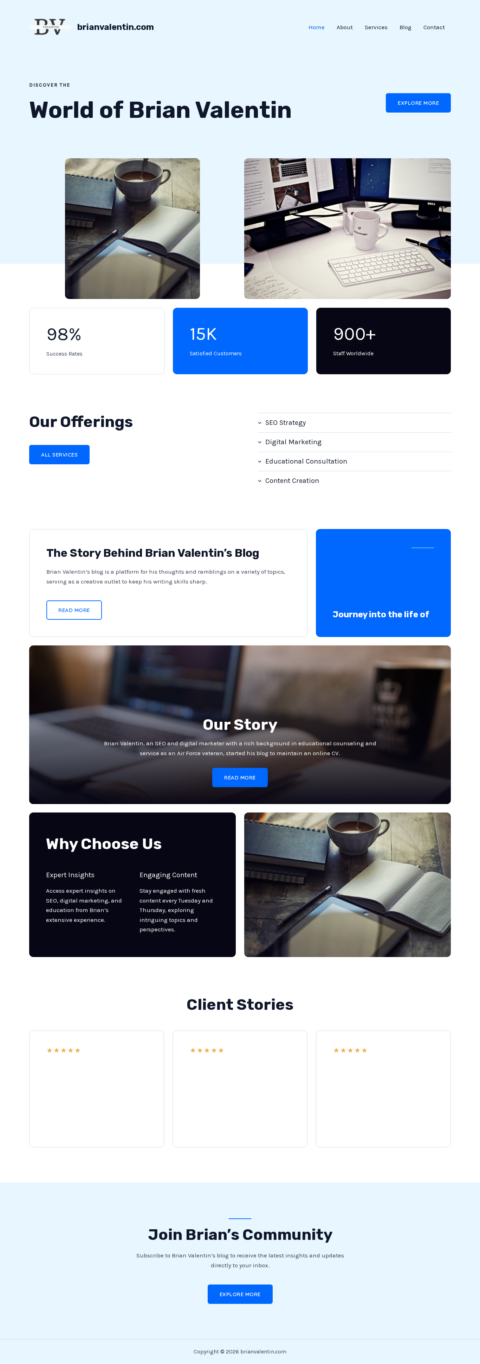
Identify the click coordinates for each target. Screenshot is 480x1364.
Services (376, 27)
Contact (434, 27)
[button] (418, 103)
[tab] (354, 422)
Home (317, 27)
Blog (405, 27)
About (345, 27)
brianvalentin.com (115, 27)
